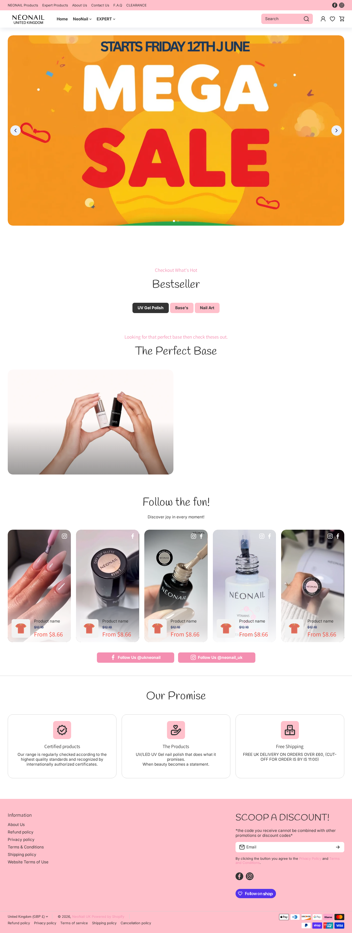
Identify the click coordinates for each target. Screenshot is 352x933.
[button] (341, 18)
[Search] (306, 19)
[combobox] (287, 19)
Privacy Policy (310, 858)
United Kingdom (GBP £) (26, 917)
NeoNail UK (81, 916)
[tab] (182, 308)
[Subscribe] (337, 847)
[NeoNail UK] (28, 19)
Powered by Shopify (108, 916)
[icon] (64, 536)
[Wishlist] (332, 18)
